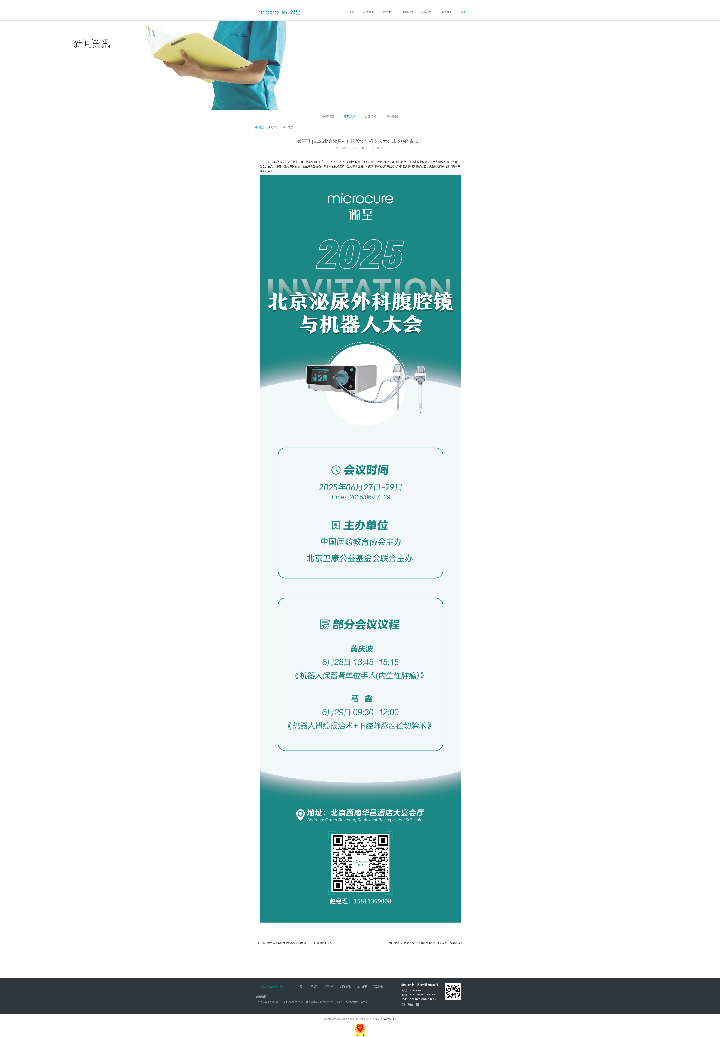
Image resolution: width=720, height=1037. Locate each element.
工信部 (364, 1001)
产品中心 (388, 11)
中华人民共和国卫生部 (267, 1001)
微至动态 (349, 116)
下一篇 (423, 942)
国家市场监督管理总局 (292, 1001)
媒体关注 (371, 116)
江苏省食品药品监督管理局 (319, 1001)
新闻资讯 (408, 11)
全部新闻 (328, 116)
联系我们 (447, 11)
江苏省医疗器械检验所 (347, 1001)
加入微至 (427, 11)
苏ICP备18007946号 (385, 1019)
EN (463, 12)
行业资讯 (392, 116)
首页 (352, 11)
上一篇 (294, 942)
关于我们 (369, 11)
